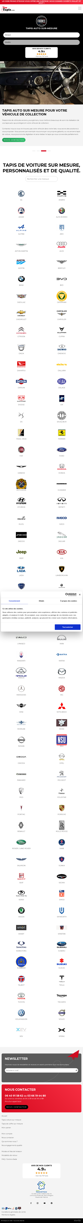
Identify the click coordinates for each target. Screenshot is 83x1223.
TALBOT (21, 985)
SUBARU (61, 951)
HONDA (61, 473)
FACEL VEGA (21, 439)
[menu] (79, 8)
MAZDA (62, 678)
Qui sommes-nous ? (10, 1141)
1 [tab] (34, 150)
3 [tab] (42, 150)
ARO (62, 234)
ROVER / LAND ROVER (21, 848)
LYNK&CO (21, 644)
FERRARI (61, 439)
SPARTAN (61, 934)
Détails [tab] (41, 601)
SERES (21, 900)
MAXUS (21, 678)
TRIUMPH (62, 1002)
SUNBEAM (21, 968)
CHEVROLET (21, 319)
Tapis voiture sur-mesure (11, 1120)
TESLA (61, 985)
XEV (21, 1036)
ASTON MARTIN (21, 251)
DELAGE (61, 388)
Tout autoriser (67, 627)
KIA (61, 558)
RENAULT (21, 831)
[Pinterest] (51, 1203)
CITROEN (21, 336)
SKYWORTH (62, 917)
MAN (62, 644)
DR (61, 405)
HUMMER (62, 490)
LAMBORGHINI (62, 575)
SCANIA (62, 866)
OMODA (21, 763)
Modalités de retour (9, 1155)
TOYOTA (21, 1002)
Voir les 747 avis (42, 56)
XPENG (62, 1036)
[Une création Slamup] (77, 1220)
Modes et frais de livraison (12, 1151)
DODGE (21, 405)
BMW (21, 285)
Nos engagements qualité (12, 1145)
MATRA (62, 661)
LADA (21, 575)
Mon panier (6, 1128)
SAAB (62, 848)
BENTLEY (61, 268)
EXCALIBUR (61, 422)
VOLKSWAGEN (21, 1019)
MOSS (61, 729)
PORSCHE (62, 814)
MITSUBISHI (62, 712)
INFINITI (61, 507)
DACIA (21, 353)
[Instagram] (37, 1203)
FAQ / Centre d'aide (9, 1159)
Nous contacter (16, 1107)
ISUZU (21, 524)
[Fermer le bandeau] (80, 594)
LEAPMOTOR (61, 592)
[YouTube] (44, 1203)
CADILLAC (21, 302)
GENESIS (21, 473)
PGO (21, 797)
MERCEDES (21, 695)
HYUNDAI (21, 507)
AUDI (62, 251)
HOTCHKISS (21, 490)
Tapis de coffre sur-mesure (12, 1124)
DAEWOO (62, 353)
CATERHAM (61, 302)
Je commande (12, 136)
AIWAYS (62, 200)
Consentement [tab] (14, 601)
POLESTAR (61, 797)
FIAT (21, 456)
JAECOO (21, 541)
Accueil (4, 1116)
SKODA (21, 917)
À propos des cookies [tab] (68, 601)
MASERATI (21, 661)
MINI (21, 712)
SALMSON (21, 866)
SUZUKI (62, 968)
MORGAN (21, 729)
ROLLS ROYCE (62, 831)
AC (21, 200)
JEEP (21, 558)
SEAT (21, 883)
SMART (21, 934)
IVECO (61, 524)
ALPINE (21, 234)
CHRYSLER (61, 319)
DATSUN (21, 388)
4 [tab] (48, 150)
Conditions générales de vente (14, 1212)
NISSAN (21, 746)
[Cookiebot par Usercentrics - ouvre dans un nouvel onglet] (66, 594)
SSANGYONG (21, 951)
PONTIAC (21, 814)
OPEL (61, 763)
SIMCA (61, 900)
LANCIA (21, 592)
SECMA (62, 883)
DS (21, 422)
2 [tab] (38, 150)
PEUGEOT (62, 780)
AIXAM (21, 217)
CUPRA (62, 336)
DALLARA (62, 371)
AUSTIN (21, 268)
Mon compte (7, 1134)
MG (61, 695)
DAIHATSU (21, 371)
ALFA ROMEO (61, 217)
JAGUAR (61, 541)
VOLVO (62, 1019)
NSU (62, 746)
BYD (61, 285)
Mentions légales (8, 1215)
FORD (61, 456)
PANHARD (21, 780)
